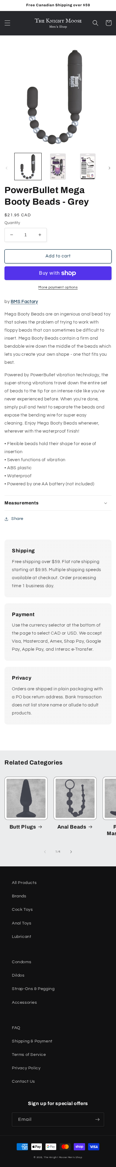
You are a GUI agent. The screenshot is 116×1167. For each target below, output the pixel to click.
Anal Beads (71, 827)
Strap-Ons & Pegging (33, 989)
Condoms (21, 962)
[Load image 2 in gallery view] (57, 166)
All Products (24, 883)
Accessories (24, 1002)
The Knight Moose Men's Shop (63, 1157)
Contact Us (23, 1081)
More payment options (58, 287)
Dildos (18, 975)
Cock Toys (22, 910)
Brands (19, 896)
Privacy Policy (26, 1068)
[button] (7, 22)
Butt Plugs (23, 827)
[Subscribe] (97, 1119)
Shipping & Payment (32, 1041)
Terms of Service (29, 1055)
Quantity (12, 223)
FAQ (16, 1028)
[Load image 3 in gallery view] (87, 166)
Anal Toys (21, 923)
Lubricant (21, 937)
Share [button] (17, 519)
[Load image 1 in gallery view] (28, 166)
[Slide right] (109, 168)
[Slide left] (6, 168)
